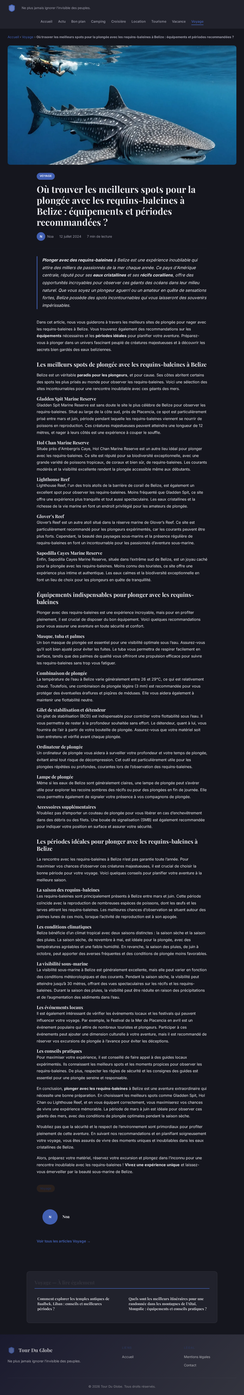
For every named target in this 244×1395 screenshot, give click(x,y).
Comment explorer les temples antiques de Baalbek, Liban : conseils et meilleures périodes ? (73, 1303)
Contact (190, 1365)
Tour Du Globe (35, 1350)
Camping (98, 21)
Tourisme (158, 21)
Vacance (179, 21)
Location (139, 21)
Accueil (46, 21)
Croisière (118, 21)
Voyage (197, 21)
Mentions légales (197, 1357)
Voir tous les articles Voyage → (64, 1241)
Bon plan (78, 21)
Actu (62, 21)
